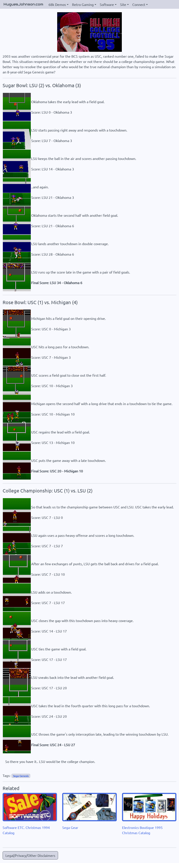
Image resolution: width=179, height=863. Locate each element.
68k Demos (57, 4)
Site (123, 4)
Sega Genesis (21, 776)
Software (107, 4)
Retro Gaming (83, 4)
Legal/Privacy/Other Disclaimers (30, 855)
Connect (138, 4)
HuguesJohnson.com (23, 4)
